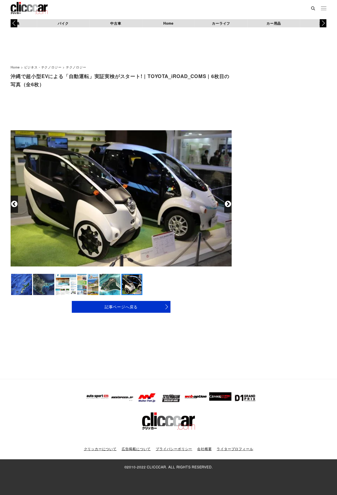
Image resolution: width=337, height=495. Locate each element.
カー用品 (273, 23)
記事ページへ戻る (121, 307)
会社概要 (204, 448)
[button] (323, 23)
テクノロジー (76, 67)
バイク (63, 23)
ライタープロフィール (235, 448)
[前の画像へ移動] (14, 204)
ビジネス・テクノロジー (43, 67)
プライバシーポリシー (174, 448)
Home (168, 23)
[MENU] (323, 9)
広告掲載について (136, 448)
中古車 (115, 23)
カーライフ (221, 23)
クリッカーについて (100, 448)
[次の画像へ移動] (228, 204)
